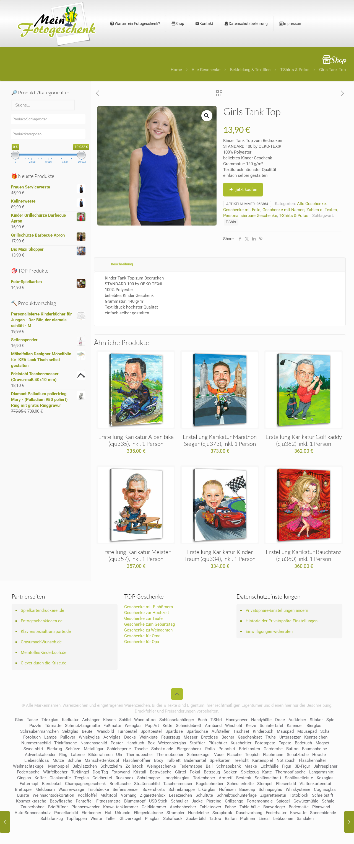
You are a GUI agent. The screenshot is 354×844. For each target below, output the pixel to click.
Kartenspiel (262, 760)
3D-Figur (302, 766)
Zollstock (134, 766)
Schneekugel (198, 754)
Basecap (247, 789)
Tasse (32, 719)
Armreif (226, 777)
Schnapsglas (270, 789)
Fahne (230, 806)
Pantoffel (84, 801)
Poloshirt (226, 748)
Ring (63, 754)
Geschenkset (250, 737)
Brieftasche (120, 783)
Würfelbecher (55, 772)
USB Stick (158, 801)
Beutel (87, 731)
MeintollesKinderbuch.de (43, 652)
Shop (179, 23)
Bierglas (313, 725)
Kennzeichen (315, 737)
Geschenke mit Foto (242, 209)
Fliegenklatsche (148, 812)
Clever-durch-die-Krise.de (43, 663)
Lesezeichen (180, 795)
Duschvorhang (249, 812)
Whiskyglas (89, 737)
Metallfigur (93, 748)
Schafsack (173, 818)
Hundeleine (198, 812)
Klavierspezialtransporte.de (46, 631)
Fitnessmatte (108, 801)
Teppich (252, 754)
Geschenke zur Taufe (143, 618)
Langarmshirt (321, 772)
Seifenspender (126, 789)
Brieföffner (58, 806)
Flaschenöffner (136, 760)
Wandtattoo (145, 719)
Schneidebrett (188, 725)
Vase (218, 754)
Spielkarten (220, 760)
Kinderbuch (263, 731)
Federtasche (28, 772)
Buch (202, 719)
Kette (167, 725)
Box (151, 743)
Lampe (50, 737)
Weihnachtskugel (29, 766)
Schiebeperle (119, 748)
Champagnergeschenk (85, 783)
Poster (117, 743)
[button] (206, 115)
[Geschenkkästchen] (5, 822)
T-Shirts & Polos (294, 69)
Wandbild (105, 731)
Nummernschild (36, 743)
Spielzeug (250, 772)
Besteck (243, 777)
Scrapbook (222, 812)
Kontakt (206, 23)
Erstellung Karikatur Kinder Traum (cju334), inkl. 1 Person (220, 555)
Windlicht (233, 725)
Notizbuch (286, 760)
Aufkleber (297, 719)
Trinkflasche (65, 743)
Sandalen (305, 818)
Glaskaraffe (60, 777)
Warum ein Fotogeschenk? (137, 23)
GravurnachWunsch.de (41, 642)
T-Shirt (231, 222)
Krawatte (298, 812)
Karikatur (70, 719)
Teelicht (241, 760)
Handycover (237, 719)
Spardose (174, 731)
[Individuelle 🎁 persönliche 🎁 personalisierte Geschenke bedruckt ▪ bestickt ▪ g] (56, 23)
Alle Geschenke (206, 69)
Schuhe (74, 760)
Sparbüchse (197, 731)
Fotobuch (32, 737)
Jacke (197, 801)
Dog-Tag (100, 772)
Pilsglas (152, 818)
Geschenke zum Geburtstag (149, 624)
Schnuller (179, 801)
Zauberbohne (32, 806)
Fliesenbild (286, 783)
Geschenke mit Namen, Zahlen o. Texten (299, 209)
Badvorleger (274, 806)
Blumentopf (134, 801)
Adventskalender (40, 754)
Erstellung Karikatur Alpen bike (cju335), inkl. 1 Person (136, 440)
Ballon (230, 818)
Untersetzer (290, 737)
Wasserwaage (71, 789)
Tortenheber (204, 777)
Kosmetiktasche (31, 801)
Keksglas (325, 777)
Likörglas (206, 789)
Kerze (251, 725)
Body (158, 760)
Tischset (241, 731)
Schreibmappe (181, 789)
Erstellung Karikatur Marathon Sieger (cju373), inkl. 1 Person (220, 440)
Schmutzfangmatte (82, 725)
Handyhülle (261, 719)
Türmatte (53, 725)
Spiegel (283, 801)
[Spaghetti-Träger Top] (349, 822)
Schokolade (162, 748)
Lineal (264, 818)
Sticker (316, 719)
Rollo (210, 748)
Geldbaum (45, 789)
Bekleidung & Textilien (250, 69)
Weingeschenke (161, 766)
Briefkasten (249, 748)
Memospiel (58, 766)
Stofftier (197, 743)
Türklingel (80, 772)
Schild (125, 719)
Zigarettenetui (273, 795)
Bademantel (195, 760)
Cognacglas (325, 789)
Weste (96, 818)
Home (176, 69)
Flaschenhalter (312, 760)
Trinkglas (49, 719)
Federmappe (190, 766)
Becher (228, 737)
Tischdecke (98, 789)
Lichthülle (269, 766)
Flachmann (273, 754)
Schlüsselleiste (299, 777)
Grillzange (234, 801)
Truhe (271, 737)
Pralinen (247, 818)
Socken (230, 772)
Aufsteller (221, 731)
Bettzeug (212, 772)
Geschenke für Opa (141, 641)
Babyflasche (61, 801)
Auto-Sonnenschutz (33, 812)
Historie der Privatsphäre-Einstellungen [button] (281, 620)
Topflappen (76, 818)
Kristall (139, 772)
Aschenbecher (183, 806)
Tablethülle (250, 806)
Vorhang (128, 795)
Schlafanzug (51, 818)
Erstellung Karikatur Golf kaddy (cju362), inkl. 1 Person (304, 440)
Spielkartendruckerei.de (42, 610)
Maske (250, 766)
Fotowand (120, 772)
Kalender (295, 725)
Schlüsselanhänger (176, 719)
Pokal (195, 772)
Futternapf (29, 783)
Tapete (285, 743)
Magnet (322, 743)
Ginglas (24, 777)
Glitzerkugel (130, 818)
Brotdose (209, 737)
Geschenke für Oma (142, 635)
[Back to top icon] (177, 694)
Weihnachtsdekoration (53, 795)
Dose (280, 719)
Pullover (67, 737)
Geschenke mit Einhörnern (148, 606)
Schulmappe (148, 777)
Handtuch (135, 743)
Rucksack (125, 777)
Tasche (141, 748)
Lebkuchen (283, 818)
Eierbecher (91, 812)
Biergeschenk (189, 748)
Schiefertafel (271, 725)
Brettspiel (24, 789)
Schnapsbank (228, 766)
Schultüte (204, 795)
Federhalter (276, 812)
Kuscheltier (241, 743)
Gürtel (180, 772)
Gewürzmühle (305, 801)
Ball (209, 766)
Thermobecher (139, 754)
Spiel (330, 719)
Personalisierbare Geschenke (250, 215)
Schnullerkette (240, 783)
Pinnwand (321, 806)
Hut (108, 812)
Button (292, 748)
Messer (190, 737)
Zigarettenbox (152, 795)
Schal (325, 731)
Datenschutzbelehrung (248, 23)
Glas (19, 719)
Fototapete (265, 743)
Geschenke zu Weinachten (148, 630)
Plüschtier (218, 743)
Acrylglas (112, 737)
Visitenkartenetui (315, 783)
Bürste (23, 795)
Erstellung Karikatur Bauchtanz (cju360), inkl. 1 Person (303, 555)
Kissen (109, 719)
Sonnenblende (323, 812)
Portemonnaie (260, 801)
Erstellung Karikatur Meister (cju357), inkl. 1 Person (136, 555)
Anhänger (91, 719)
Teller (111, 818)
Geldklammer (154, 806)
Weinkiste (148, 737)
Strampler (175, 812)
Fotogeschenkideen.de (42, 620)
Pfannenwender (85, 806)
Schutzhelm (111, 766)
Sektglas (70, 731)
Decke (130, 737)
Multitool (108, 795)
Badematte (299, 806)
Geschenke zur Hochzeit (146, 612)
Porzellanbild (66, 812)
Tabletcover (210, 806)
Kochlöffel (87, 795)
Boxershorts (153, 789)
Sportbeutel (151, 731)
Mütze (58, 760)
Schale (328, 801)
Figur (286, 766)
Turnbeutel (127, 731)
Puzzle (35, 725)
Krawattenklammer (120, 806)
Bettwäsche (160, 772)
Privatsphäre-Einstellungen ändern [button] (277, 610)
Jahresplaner (325, 766)
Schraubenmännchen (39, 731)
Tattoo (215, 818)
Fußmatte (112, 725)
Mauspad (285, 731)
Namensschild (93, 743)
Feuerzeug (170, 737)
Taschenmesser (177, 783)
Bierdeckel (51, 783)
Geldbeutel (102, 777)
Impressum (292, 23)
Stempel (264, 783)
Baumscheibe (314, 748)
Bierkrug (54, 748)
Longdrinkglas (176, 777)
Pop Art (152, 725)
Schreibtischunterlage (237, 795)
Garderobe (273, 748)
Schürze (73, 748)
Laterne (78, 754)
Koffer (40, 777)
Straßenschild (147, 783)
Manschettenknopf (102, 760)
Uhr (119, 754)
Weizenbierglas (172, 743)
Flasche (234, 754)
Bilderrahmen (100, 754)
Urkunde (122, 812)
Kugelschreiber (209, 783)
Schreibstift (322, 795)
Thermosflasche (290, 772)
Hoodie (319, 754)
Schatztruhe (298, 754)
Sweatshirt (33, 748)
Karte (267, 772)
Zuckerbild (195, 818)
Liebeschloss (36, 760)
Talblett (174, 760)
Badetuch (303, 743)
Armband (213, 725)
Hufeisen (227, 789)
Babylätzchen (84, 766)
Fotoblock (299, 795)
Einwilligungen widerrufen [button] (269, 631)
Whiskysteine (298, 789)
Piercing (213, 801)
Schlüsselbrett (268, 777)
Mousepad (307, 731)
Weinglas (133, 725)
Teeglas (81, 777)
